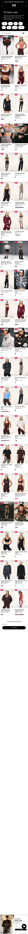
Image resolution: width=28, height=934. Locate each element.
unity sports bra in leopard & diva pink (19, 523)
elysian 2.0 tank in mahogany (5, 494)
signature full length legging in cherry (19, 610)
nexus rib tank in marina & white (7, 407)
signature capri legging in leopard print (7, 523)
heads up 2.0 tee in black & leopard (6, 465)
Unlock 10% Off (21, 929)
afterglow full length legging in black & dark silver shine (20, 115)
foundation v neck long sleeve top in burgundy (20, 320)
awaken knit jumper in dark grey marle (6, 378)
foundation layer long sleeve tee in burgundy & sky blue (6, 233)
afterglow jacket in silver (6, 348)
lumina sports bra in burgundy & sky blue (5, 86)
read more (10, 19)
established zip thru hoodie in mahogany (5, 610)
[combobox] (20, 927)
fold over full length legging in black (5, 174)
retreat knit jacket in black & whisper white (21, 581)
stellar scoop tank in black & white (21, 552)
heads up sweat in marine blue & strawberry (6, 581)
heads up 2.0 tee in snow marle (20, 436)
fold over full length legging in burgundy (5, 320)
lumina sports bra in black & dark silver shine (21, 145)
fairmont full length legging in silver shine (20, 203)
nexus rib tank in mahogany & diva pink (6, 436)
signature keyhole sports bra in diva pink (20, 57)
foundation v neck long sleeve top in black (6, 115)
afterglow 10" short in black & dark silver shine (6, 262)
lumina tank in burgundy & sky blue (21, 86)
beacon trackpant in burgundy (19, 262)
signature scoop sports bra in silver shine (6, 145)
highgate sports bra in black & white (6, 552)
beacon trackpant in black (6, 290)
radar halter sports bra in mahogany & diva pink (21, 494)
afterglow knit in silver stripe (20, 291)
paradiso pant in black (20, 406)
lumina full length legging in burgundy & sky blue (7, 57)
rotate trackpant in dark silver (20, 378)
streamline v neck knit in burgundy (20, 349)
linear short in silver (19, 231)
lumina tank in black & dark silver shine (6, 203)
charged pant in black (20, 173)
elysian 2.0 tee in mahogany (18, 465)
